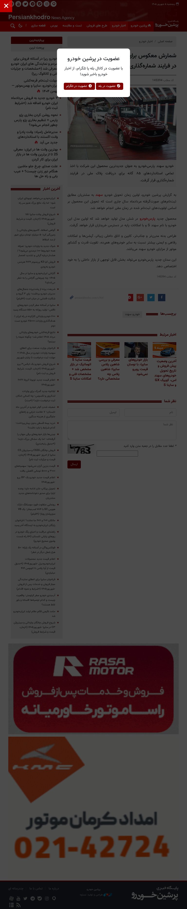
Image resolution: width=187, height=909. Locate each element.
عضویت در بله (107, 86)
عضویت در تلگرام (77, 86)
